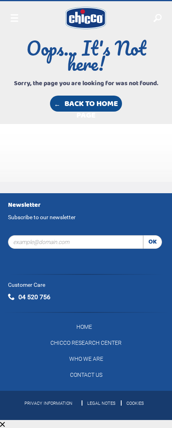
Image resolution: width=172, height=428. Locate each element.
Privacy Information (48, 403)
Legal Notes (101, 403)
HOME (84, 327)
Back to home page (91, 104)
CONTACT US (86, 375)
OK (152, 242)
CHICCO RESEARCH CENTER (86, 343)
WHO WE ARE (86, 359)
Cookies (135, 403)
